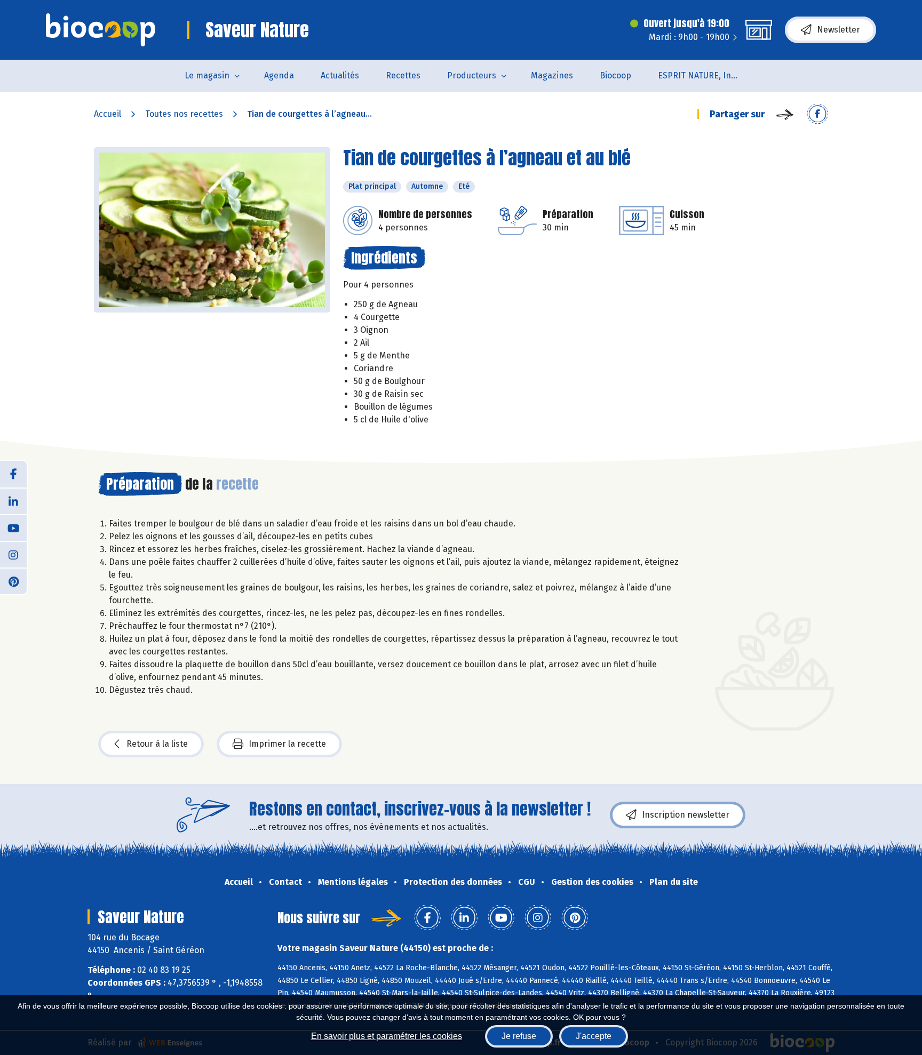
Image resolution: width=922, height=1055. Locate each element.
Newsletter (838, 30)
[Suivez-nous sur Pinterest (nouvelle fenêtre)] (13, 581)
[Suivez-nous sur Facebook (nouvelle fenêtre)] (13, 474)
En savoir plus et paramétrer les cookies (386, 1036)
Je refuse (519, 1036)
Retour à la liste (157, 744)
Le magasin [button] (207, 75)
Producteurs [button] (471, 75)
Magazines (552, 75)
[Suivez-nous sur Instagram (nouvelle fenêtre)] (13, 554)
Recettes (403, 75)
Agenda (279, 75)
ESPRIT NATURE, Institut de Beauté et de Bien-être (704, 75)
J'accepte (593, 1036)
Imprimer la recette (287, 744)
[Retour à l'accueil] (100, 29)
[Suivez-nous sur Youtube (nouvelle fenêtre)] (13, 527)
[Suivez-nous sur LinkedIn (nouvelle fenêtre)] (13, 500)
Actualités (340, 75)
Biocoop (615, 75)
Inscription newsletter (685, 815)
